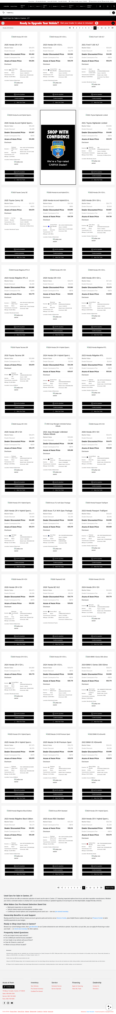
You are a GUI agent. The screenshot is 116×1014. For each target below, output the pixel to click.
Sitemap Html (33, 1011)
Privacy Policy (13, 1011)
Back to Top (109, 887)
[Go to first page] (70, 28)
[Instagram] (8, 1003)
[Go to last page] (112, 28)
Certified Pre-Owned (37, 991)
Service (55, 983)
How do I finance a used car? (14, 942)
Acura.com (50, 1011)
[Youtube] (12, 1003)
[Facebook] (4, 1003)
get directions (33, 926)
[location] (69, 1)
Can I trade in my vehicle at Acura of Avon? (19, 940)
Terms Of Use (21, 1011)
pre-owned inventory (61, 911)
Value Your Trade (21, 102)
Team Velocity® (90, 1011)
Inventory (34, 983)
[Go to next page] (109, 28)
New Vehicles (35, 986)
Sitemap (27, 1011)
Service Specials (56, 988)
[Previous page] (2, 23)
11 (105, 28)
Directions (96, 988)
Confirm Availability (19, 98)
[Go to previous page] (73, 28)
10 (101, 28)
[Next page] (113, 23)
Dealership (97, 983)
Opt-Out (45, 1011)
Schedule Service (57, 986)
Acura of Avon (6, 1011)
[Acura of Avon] (11, 6)
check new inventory (20, 929)
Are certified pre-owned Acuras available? (18, 937)
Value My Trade (76, 988)
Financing (76, 983)
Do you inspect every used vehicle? (16, 935)
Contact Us (9, 987)
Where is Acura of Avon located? (15, 944)
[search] (114, 6)
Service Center (61, 918)
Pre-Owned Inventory (37, 988)
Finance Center (98, 918)
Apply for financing (77, 986)
